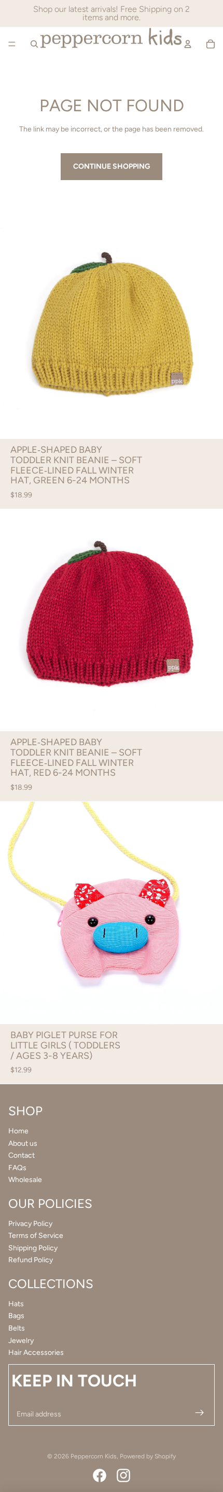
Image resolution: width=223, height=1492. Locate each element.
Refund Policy (30, 1259)
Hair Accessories (36, 1352)
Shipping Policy (33, 1248)
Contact (21, 1155)
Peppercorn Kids (94, 1456)
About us (22, 1143)
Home (18, 1131)
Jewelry (21, 1340)
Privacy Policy (30, 1223)
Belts (16, 1328)
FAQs (17, 1167)
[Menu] (12, 44)
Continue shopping (111, 166)
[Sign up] (198, 1414)
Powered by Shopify (148, 1456)
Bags (16, 1315)
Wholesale (25, 1179)
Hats (16, 1303)
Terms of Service (35, 1235)
